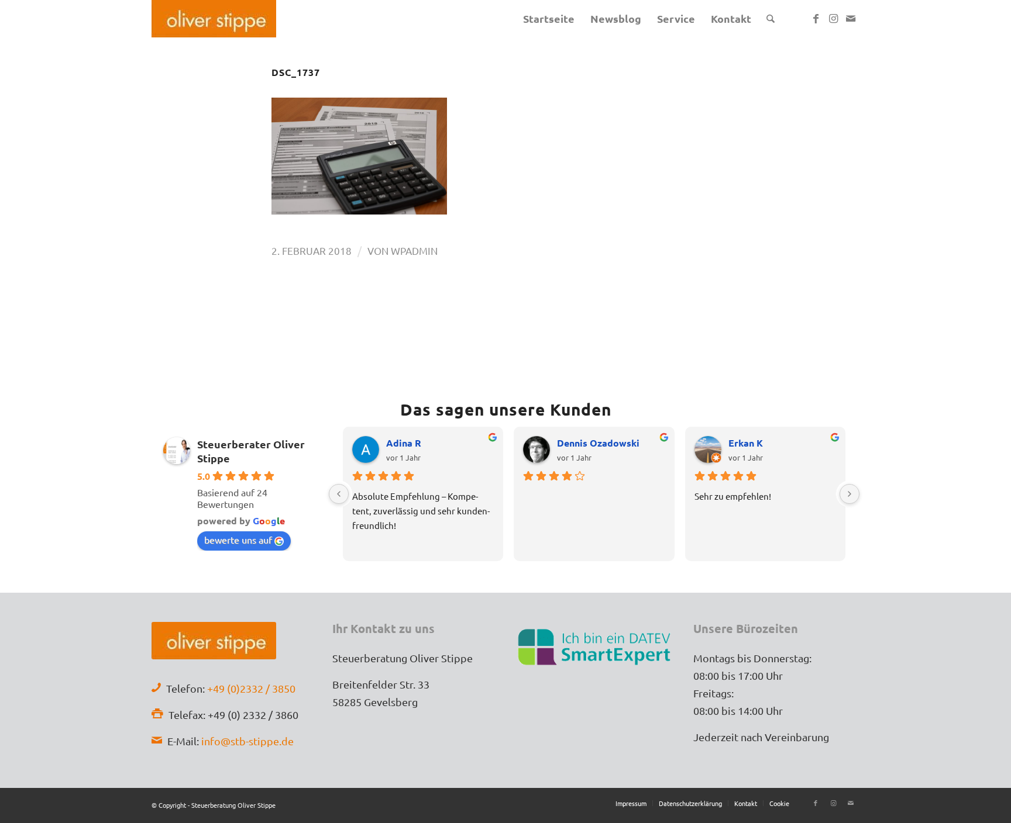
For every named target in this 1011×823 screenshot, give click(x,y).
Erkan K (745, 443)
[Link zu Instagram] (833, 18)
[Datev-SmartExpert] (596, 646)
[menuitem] (548, 18)
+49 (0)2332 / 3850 (251, 688)
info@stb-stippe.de (247, 741)
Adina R (403, 443)
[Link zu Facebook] (815, 18)
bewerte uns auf (238, 539)
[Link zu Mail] (850, 18)
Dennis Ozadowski (598, 443)
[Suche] (770, 18)
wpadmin (414, 250)
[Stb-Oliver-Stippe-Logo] (214, 18)
